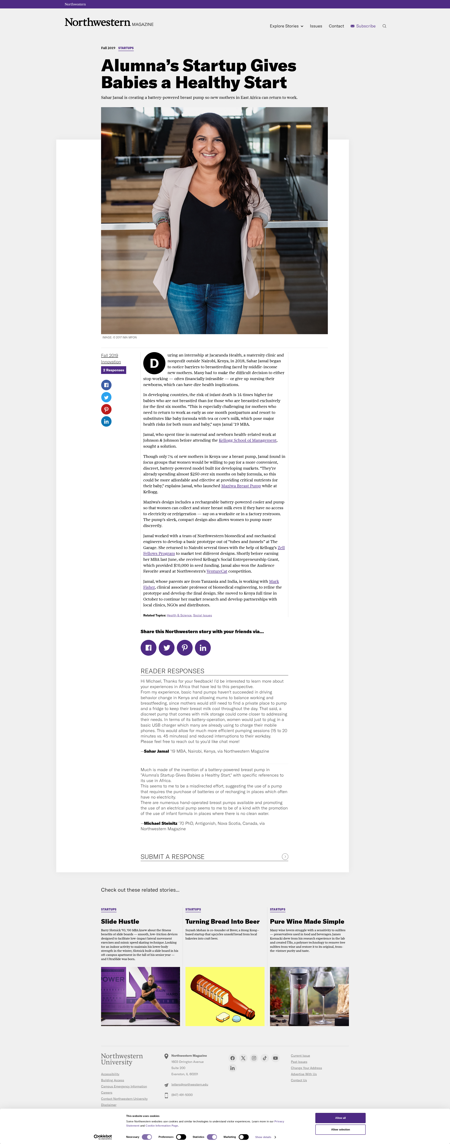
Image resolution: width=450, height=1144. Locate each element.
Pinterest (106, 409)
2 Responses (113, 370)
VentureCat (217, 571)
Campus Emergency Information (124, 1086)
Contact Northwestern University (124, 1099)
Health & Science (179, 615)
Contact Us (299, 1080)
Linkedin (232, 1068)
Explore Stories (285, 26)
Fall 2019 (108, 48)
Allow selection (340, 1129)
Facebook (106, 385)
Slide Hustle (120, 921)
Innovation (111, 361)
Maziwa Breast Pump (241, 485)
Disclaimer (108, 1105)
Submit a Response (173, 857)
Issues (316, 26)
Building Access (112, 1080)
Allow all (340, 1117)
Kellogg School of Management (248, 440)
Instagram (254, 1058)
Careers (106, 1093)
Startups (126, 48)
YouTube (275, 1058)
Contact (336, 26)
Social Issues (202, 615)
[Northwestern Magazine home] (109, 21)
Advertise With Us (304, 1074)
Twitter (106, 397)
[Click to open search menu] (384, 26)
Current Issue (300, 1056)
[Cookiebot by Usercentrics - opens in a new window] (103, 1137)
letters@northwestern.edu (189, 1084)
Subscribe (366, 26)
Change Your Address (306, 1068)
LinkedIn (106, 421)
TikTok (265, 1058)
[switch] (181, 1137)
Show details (263, 1137)
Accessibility (110, 1074)
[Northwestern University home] (75, 4)
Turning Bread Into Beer (222, 921)
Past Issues (299, 1062)
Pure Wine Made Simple (307, 921)
